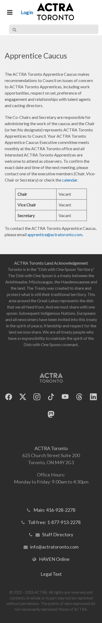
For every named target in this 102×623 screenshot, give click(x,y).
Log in (27, 12)
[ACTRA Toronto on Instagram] (36, 397)
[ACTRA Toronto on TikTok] (51, 397)
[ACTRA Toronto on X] (22, 397)
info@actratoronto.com (54, 547)
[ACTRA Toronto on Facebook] (8, 397)
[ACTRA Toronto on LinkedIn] (93, 397)
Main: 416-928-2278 (54, 510)
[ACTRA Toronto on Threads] (79, 397)
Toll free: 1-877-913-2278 (54, 522)
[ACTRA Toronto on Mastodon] (51, 414)
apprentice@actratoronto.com (54, 234)
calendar (69, 179)
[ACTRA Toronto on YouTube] (65, 397)
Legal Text (51, 574)
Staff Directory (57, 534)
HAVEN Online (54, 559)
